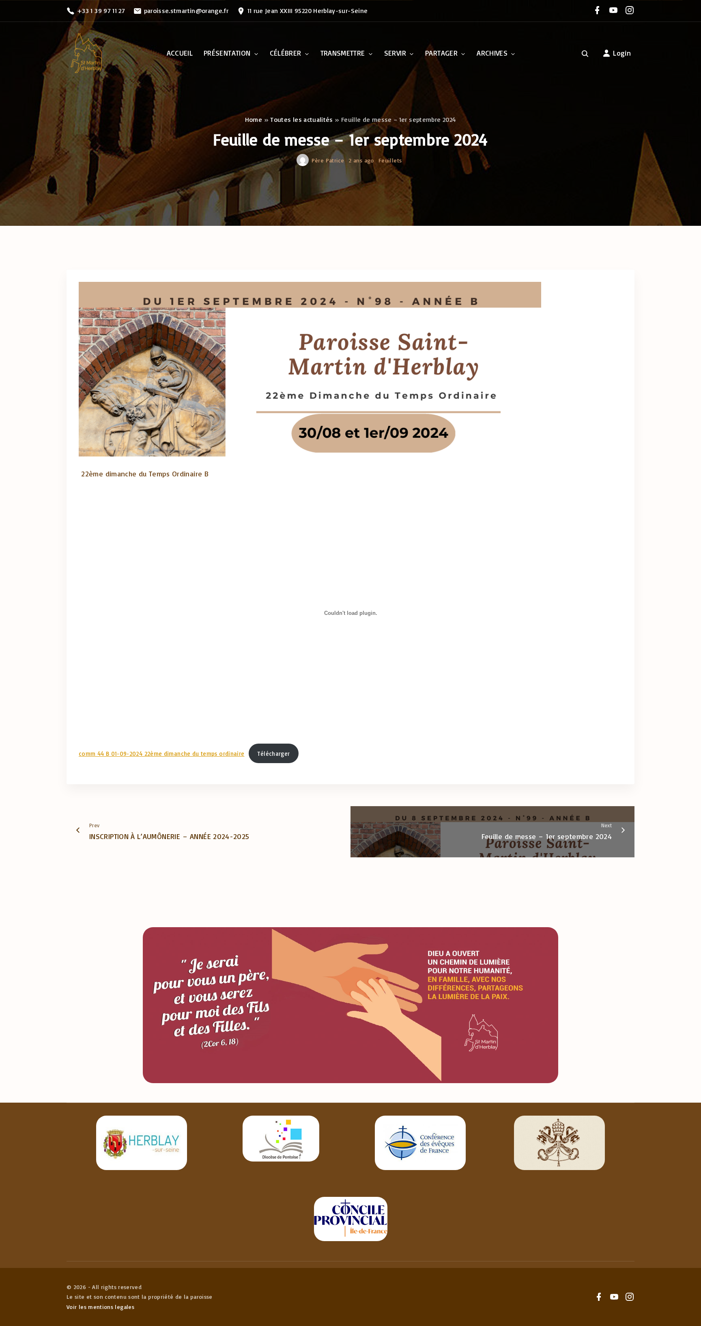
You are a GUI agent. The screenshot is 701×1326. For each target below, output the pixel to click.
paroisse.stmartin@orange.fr (186, 10)
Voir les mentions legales (100, 1306)
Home (253, 119)
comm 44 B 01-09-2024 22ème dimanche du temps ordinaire (161, 753)
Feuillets (390, 160)
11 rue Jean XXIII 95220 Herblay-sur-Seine (307, 10)
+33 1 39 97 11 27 (101, 10)
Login (622, 52)
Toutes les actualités (301, 119)
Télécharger (273, 753)
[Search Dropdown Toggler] (585, 54)
